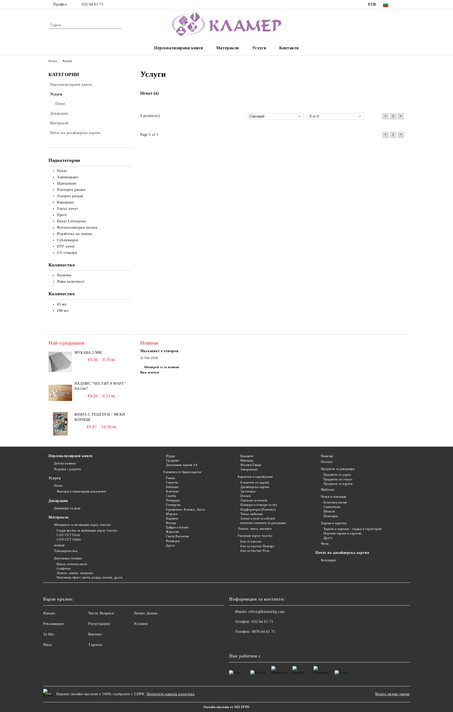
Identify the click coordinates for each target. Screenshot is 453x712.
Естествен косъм (335, 502)
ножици (59, 545)
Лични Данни (146, 613)
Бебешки (172, 487)
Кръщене (246, 456)
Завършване (249, 469)
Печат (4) (149, 93)
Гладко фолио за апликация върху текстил (87, 530)
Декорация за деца (67, 508)
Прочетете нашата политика (171, 694)
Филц (324, 543)
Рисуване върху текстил (255, 536)
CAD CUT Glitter (69, 539)
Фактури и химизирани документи (81, 491)
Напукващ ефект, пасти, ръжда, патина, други (89, 577)
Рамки (170, 478)
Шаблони (327, 489)
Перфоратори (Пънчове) (258, 509)
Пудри (170, 456)
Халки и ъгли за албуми (257, 518)
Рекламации (53, 624)
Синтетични (331, 507)
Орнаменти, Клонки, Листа (185, 509)
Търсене (95, 645)
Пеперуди (173, 500)
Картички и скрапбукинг (255, 477)
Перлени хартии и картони (342, 533)
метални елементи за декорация (263, 523)
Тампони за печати (253, 500)
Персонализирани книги (178, 48)
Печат (58, 486)
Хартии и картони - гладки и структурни (352, 529)
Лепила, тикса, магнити (254, 529)
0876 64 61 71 (263, 632)
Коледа (171, 523)
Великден (173, 541)
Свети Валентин (177, 536)
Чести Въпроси (101, 613)
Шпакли (329, 511)
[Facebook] (402, 4)
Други (170, 545)
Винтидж (246, 460)
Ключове (172, 491)
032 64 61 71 (92, 4)
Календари (328, 560)
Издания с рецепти (67, 469)
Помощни (330, 516)
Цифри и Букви (177, 527)
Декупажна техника (68, 558)
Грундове (172, 460)
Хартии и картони (334, 523)
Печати (245, 496)
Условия (141, 624)
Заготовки (247, 491)
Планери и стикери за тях (258, 505)
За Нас (48, 634)
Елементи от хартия (254, 482)
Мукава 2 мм (88, 353)
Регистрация (99, 624)
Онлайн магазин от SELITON (226, 707)
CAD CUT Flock (68, 535)
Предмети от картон (338, 484)
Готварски (173, 505)
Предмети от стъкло (338, 479)
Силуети (172, 482)
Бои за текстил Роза (254, 551)
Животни (172, 532)
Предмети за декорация (337, 469)
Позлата (326, 462)
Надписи (172, 518)
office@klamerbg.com (267, 612)
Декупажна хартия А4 (181, 465)
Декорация (58, 501)
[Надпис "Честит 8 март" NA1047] (60, 393)
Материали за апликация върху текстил (82, 525)
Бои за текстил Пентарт (257, 546)
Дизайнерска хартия (254, 487)
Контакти (289, 48)
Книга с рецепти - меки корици (99, 417)
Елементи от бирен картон (182, 472)
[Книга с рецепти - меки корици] (60, 424)
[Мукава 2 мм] (60, 362)
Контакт (95, 634)
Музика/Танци (250, 465)
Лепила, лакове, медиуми (75, 573)
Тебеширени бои (65, 551)
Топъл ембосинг (251, 514)
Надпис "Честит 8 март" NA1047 (100, 386)
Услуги (259, 48)
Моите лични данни (392, 694)
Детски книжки (65, 463)
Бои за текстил (251, 541)
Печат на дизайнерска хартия (342, 553)
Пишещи (327, 456)
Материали (227, 48)
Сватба (171, 496)
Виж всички (149, 372)
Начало (49, 613)
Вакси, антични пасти (72, 564)
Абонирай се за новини (161, 367)
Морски (171, 514)
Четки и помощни (333, 497)
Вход (47, 645)
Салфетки (64, 568)
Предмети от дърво (337, 475)
